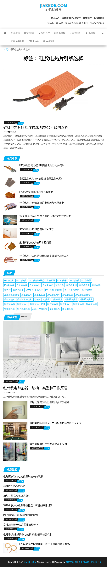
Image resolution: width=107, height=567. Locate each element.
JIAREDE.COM (30, 562)
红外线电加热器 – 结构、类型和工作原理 (35, 388)
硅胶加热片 (22, 304)
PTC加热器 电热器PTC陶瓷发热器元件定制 (42, 165)
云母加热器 (21, 285)
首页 (5, 49)
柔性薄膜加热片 (24, 299)
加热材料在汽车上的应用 (16, 495)
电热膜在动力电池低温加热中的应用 (23, 476)
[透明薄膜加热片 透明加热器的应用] (15, 451)
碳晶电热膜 (91, 304)
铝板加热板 (54, 309)
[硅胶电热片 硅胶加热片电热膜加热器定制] (10, 206)
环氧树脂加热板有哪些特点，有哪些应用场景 (28, 505)
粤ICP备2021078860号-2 (89, 562)
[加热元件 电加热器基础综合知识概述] (15, 409)
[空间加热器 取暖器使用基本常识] (10, 233)
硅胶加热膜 (52, 304)
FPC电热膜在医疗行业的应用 (42, 280)
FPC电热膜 (29, 33)
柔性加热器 (67, 294)
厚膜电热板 (39, 294)
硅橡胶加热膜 (86, 299)
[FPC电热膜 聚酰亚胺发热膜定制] (10, 194)
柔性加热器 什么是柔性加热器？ (20, 524)
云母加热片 (34, 285)
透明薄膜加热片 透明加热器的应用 (48, 443)
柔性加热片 (9, 299)
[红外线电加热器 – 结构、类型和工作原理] (53, 349)
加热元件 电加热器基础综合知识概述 (49, 402)
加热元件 (59, 285)
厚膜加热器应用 (11, 294)
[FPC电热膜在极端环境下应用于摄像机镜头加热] (10, 547)
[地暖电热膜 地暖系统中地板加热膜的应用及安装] (15, 430)
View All (24, 316)
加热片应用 (18, 290)
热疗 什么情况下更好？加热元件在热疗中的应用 (45, 215)
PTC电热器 (34, 41)
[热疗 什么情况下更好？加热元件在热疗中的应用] (10, 219)
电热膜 (46, 299)
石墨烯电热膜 (17, 41)
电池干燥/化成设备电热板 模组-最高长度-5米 (27, 534)
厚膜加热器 (87, 290)
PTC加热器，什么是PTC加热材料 (20, 515)
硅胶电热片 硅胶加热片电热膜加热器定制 (41, 202)
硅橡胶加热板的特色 (14, 486)
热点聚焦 (15, 33)
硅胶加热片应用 (37, 304)
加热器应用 (84, 285)
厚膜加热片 (26, 294)
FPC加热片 (9, 280)
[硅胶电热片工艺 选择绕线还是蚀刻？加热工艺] (10, 259)
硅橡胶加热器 (71, 299)
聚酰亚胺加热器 (39, 309)
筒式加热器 (9, 309)
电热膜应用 (57, 299)
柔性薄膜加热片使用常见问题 (35, 242)
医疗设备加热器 (72, 290)
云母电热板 (75, 33)
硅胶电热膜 (78, 304)
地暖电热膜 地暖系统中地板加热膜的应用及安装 (56, 423)
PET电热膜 (90, 33)
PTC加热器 (86, 280)
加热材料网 (71, 562)
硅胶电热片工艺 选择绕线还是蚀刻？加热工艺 (44, 255)
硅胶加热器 (9, 304)
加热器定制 (71, 285)
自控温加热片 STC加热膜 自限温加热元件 (41, 178)
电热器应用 (48, 41)
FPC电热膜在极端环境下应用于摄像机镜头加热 (44, 544)
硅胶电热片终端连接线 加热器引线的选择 (35, 127)
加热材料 (96, 285)
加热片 (7, 290)
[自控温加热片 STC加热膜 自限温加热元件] (10, 182)
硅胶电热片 (44, 33)
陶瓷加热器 (67, 309)
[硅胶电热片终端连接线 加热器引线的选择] (53, 91)
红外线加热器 (23, 309)
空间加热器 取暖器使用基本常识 (36, 229)
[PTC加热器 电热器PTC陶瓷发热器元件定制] (10, 169)
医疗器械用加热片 (53, 290)
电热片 (37, 299)
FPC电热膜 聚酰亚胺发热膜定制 (36, 191)
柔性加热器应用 (82, 294)
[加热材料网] (5, 33)
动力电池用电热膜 (34, 290)
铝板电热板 (59, 33)
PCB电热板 (62, 280)
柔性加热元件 (53, 294)
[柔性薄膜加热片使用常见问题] (10, 246)
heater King (11, 132)
